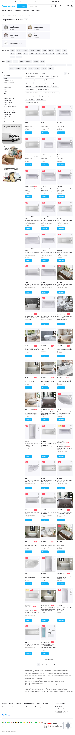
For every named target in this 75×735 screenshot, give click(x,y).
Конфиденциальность (18, 727)
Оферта (27, 727)
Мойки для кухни (8, 93)
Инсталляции (7, 87)
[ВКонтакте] (3, 714)
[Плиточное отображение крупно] (62, 73)
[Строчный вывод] (68, 73)
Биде (5, 89)
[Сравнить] (38, 109)
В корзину (28, 132)
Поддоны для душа (8, 118)
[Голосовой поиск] (52, 6)
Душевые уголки (8, 114)
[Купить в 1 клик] (38, 111)
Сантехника (7, 75)
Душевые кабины (8, 116)
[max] (9, 714)
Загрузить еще (49, 659)
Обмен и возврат (29, 703)
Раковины (6, 91)
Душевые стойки (8, 100)
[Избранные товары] (68, 6)
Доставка (14, 707)
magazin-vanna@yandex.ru (62, 708)
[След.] (59, 664)
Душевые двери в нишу (10, 112)
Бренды (11, 703)
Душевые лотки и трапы (10, 121)
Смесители (6, 96)
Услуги (22, 707)
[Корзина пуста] (72, 6)
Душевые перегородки (9, 110)
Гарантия (18, 703)
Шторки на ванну (8, 80)
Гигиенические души (9, 98)
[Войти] (60, 6)
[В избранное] (38, 107)
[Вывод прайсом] (71, 73)
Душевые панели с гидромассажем (8, 103)
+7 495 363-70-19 (54, 1)
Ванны (5, 78)
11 (54, 664)
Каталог (4, 703)
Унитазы (6, 85)
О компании (5, 707)
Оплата (38, 703)
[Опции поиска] (48, 6)
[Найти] (55, 6)
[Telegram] (6, 714)
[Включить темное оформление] (72, 1)
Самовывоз (29, 707)
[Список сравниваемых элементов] (64, 6)
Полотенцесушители (9, 82)
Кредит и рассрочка (41, 707)
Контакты (45, 703)
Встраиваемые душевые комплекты (10, 107)
